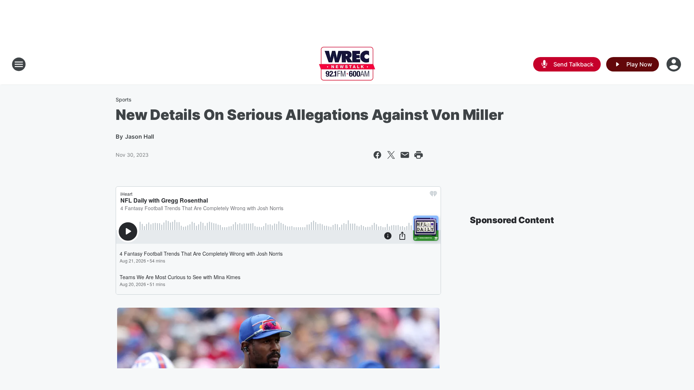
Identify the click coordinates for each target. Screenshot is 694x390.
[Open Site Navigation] (19, 64)
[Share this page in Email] (405, 155)
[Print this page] (419, 155)
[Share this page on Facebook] (377, 155)
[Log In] (674, 64)
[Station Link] (347, 64)
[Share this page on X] (391, 155)
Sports (124, 99)
